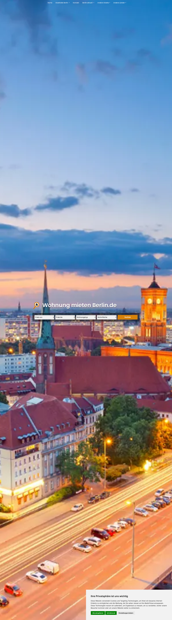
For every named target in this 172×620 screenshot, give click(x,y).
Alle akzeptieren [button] (97, 613)
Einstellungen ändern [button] (126, 613)
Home (50, 3)
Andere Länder (119, 3)
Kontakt (76, 3)
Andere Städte (103, 3)
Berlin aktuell (87, 3)
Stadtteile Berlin (62, 3)
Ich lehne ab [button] (111, 613)
